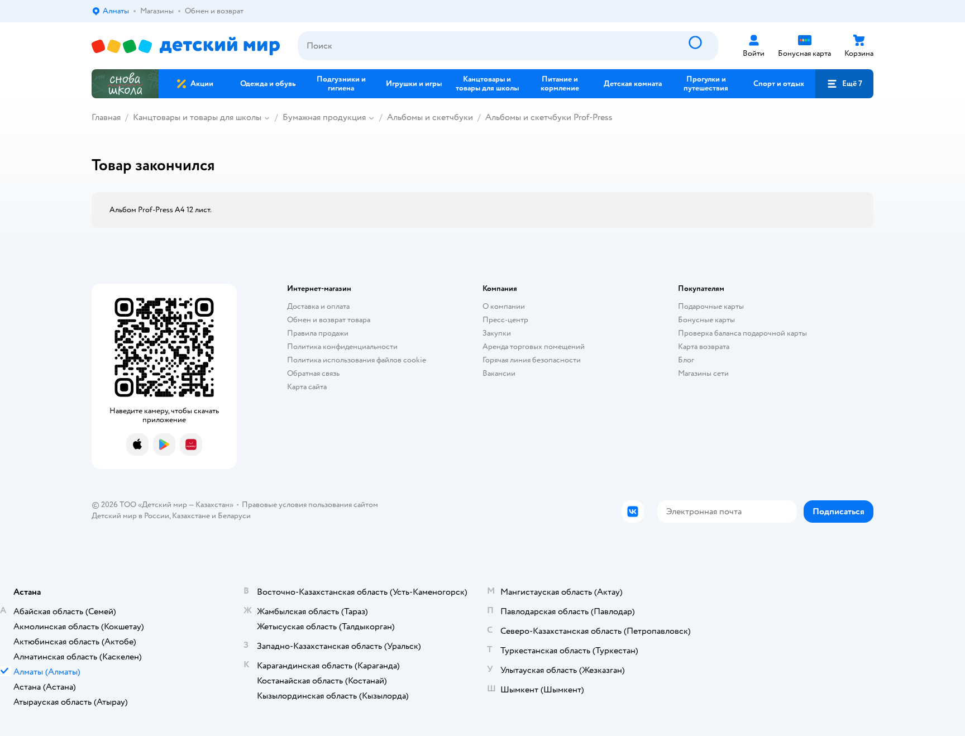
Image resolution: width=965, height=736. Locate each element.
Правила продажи (317, 333)
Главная (106, 117)
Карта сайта (307, 386)
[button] (844, 83)
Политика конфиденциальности (342, 346)
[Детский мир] (186, 46)
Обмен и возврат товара (328, 319)
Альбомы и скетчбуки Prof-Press (549, 117)
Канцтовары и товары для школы (197, 117)
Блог (686, 360)
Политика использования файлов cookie (356, 360)
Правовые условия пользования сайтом (310, 504)
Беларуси (234, 515)
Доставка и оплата (318, 306)
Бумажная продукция (324, 117)
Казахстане (191, 515)
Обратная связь (313, 373)
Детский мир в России (130, 515)
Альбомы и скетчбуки (430, 117)
